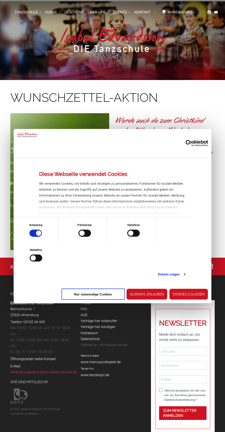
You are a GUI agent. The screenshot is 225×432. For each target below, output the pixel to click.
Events (120, 12)
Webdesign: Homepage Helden (104, 345)
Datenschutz (90, 339)
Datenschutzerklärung (155, 213)
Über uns (97, 12)
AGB (84, 315)
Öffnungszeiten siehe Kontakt (33, 359)
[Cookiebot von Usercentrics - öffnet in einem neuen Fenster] (189, 143)
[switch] (84, 233)
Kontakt (142, 12)
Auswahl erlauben (147, 294)
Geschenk (74, 12)
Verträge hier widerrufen (99, 321)
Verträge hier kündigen (98, 327)
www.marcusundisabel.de (101, 362)
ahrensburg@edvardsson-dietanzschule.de (43, 372)
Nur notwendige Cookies (93, 294)
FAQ (84, 309)
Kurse (51, 12)
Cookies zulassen (189, 294)
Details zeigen (169, 274)
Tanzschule (26, 12)
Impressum (89, 333)
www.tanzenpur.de (95, 375)
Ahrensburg (180, 12)
